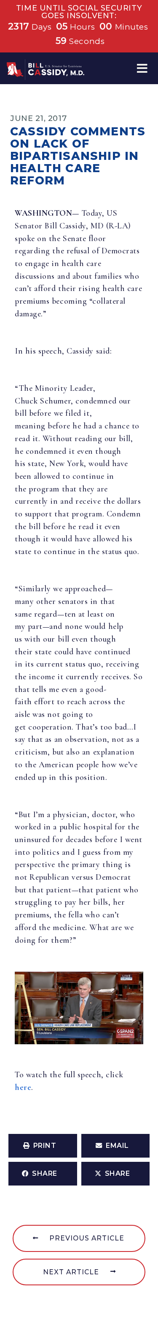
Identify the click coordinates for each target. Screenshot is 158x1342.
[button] (142, 68)
